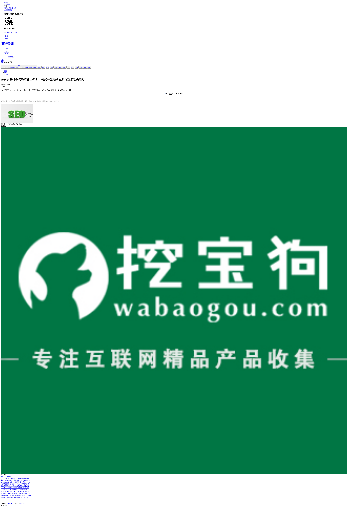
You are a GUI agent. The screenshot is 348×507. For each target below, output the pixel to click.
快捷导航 (7, 4)
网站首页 (7, 2)
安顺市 (11, 67)
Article (6, 52)
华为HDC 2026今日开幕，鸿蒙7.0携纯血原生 (15, 486)
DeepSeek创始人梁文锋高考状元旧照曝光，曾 (15, 482)
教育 (64, 67)
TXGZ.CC (11, 503)
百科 (89, 67)
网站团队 (11, 57)
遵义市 (7, 67)
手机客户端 (8, 10)
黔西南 (34, 67)
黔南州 (26, 67)
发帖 (2, 60)
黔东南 (30, 67)
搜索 (2, 62)
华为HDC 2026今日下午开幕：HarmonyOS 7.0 (15, 493)
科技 (43, 67)
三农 (68, 67)
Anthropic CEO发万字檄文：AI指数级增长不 (15, 490)
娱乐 (56, 67)
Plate (6, 50)
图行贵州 (23, 503)
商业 (85, 67)
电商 (47, 67)
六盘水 (22, 67)
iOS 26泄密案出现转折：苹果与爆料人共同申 (15, 478)
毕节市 (19, 67)
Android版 (7, 32)
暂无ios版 (14, 32)
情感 (81, 67)
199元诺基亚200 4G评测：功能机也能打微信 (15, 484)
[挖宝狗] (174, 473)
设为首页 (7, 8)
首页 (5, 71)
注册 (6, 36)
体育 (76, 67)
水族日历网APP (6, 476)
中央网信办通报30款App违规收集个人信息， (15, 497)
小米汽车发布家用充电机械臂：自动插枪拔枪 (15, 480)
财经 (39, 67)
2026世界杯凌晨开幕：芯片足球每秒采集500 (15, 491)
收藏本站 (13, 8)
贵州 (19, 65)
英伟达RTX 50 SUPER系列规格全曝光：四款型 (16, 495)
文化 (60, 67)
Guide (6, 53)
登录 (6, 38)
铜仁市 (15, 67)
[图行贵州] (7, 43)
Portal (6, 48)
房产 (72, 67)
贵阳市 (3, 67)
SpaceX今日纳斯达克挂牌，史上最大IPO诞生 (15, 488)
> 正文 (6, 74)
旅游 (51, 67)
